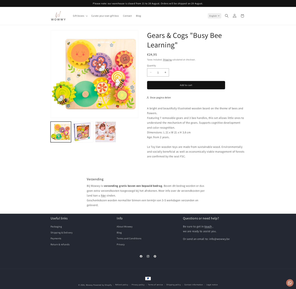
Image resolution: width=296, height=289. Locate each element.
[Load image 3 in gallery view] (105, 132)
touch (208, 226)
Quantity (151, 65)
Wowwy (89, 285)
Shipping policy (173, 284)
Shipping (167, 59)
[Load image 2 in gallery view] (83, 132)
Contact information (193, 284)
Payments (56, 238)
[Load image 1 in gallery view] (61, 132)
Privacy (121, 244)
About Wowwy (125, 226)
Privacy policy (138, 284)
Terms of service (155, 284)
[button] (80, 16)
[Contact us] (290, 283)
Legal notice (212, 284)
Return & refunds (60, 244)
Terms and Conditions (129, 238)
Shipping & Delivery (62, 232)
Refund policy (121, 284)
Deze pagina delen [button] (160, 97)
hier (103, 195)
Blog (119, 232)
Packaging (56, 226)
